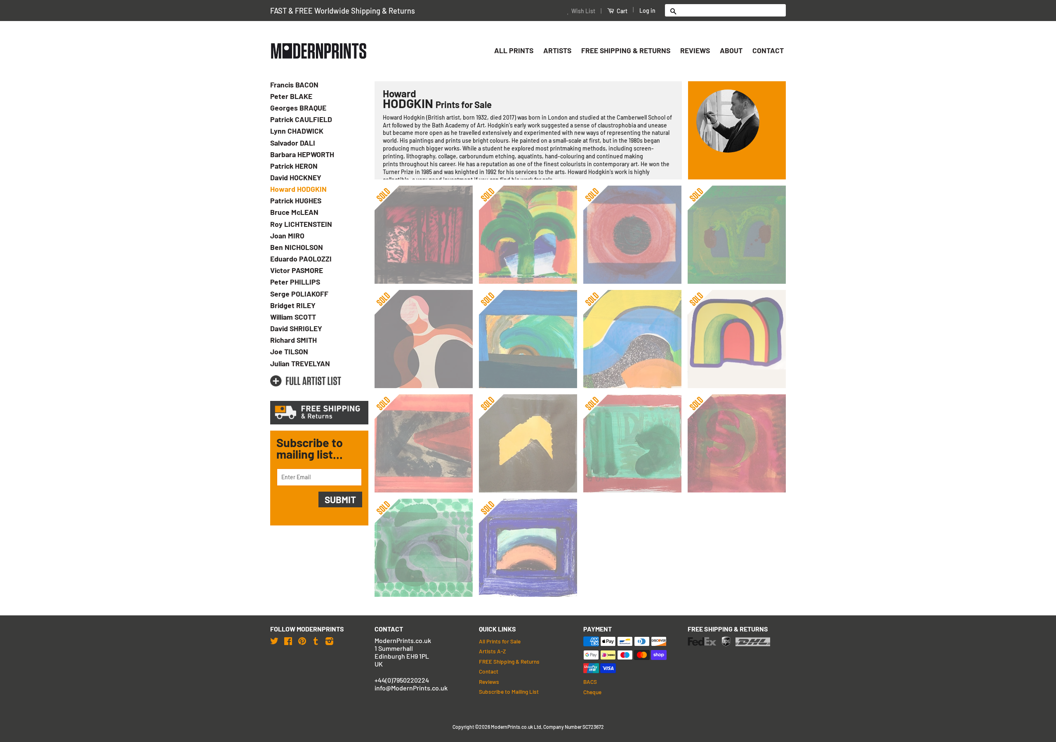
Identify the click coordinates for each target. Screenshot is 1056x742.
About (731, 50)
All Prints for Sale (500, 641)
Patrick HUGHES (295, 200)
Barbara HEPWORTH (302, 154)
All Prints (513, 50)
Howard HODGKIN (298, 188)
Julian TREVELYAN (300, 363)
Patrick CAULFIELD (301, 119)
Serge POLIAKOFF (299, 293)
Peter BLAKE (291, 96)
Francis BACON (294, 84)
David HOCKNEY (295, 177)
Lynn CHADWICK (296, 130)
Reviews (695, 50)
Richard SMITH (293, 339)
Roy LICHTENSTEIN (301, 223)
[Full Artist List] (305, 380)
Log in (647, 10)
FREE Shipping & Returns (625, 50)
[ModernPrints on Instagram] (329, 640)
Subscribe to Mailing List (509, 691)
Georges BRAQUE (298, 107)
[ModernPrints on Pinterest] (302, 640)
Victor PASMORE (296, 270)
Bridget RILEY (293, 305)
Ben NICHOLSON (296, 247)
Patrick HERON (294, 165)
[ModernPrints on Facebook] (288, 640)
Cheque (592, 691)
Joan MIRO (287, 235)
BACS (590, 681)
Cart (621, 10)
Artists (557, 50)
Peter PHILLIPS (295, 281)
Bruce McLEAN (294, 212)
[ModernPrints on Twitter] (274, 640)
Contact (768, 50)
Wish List (583, 10)
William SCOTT (293, 316)
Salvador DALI (292, 142)
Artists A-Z (492, 651)
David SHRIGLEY (296, 328)
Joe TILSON (289, 351)
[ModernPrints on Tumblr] (316, 640)
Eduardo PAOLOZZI (301, 258)
